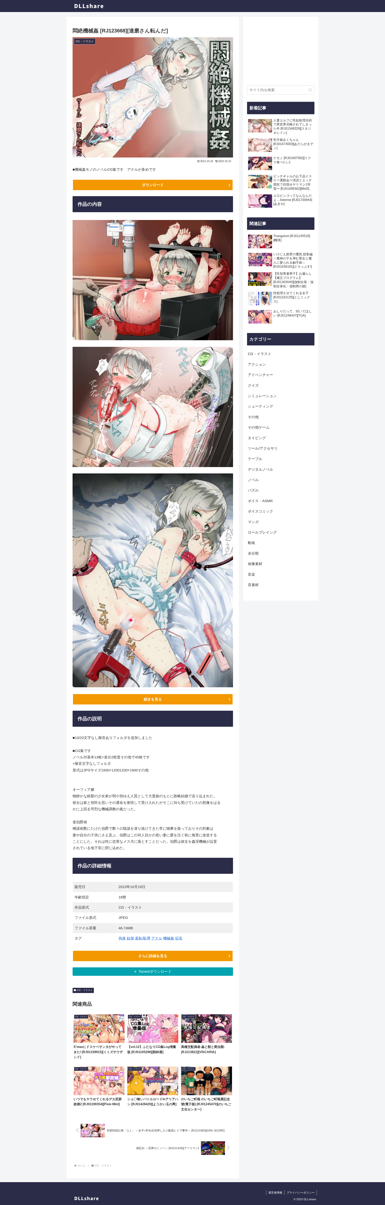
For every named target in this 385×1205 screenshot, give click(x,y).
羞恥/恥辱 (142, 938)
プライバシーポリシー (301, 1192)
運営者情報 (275, 1192)
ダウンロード (153, 185)
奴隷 (130, 938)
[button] (310, 90)
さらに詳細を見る (152, 956)
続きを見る (153, 699)
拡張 (178, 938)
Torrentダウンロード (155, 972)
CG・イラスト (85, 990)
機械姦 (168, 938)
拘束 (122, 938)
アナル (156, 938)
